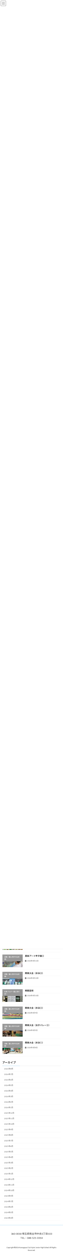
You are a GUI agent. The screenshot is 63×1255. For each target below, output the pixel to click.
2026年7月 (8, 1074)
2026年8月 (8, 1069)
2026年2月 (8, 1102)
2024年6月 (8, 1207)
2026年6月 (8, 1080)
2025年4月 (8, 1157)
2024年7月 (8, 1201)
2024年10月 (9, 1190)
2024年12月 (9, 1179)
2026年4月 (8, 1091)
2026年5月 (8, 1085)
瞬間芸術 (29, 990)
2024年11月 (9, 1185)
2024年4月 (8, 1218)
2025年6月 (8, 1146)
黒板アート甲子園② (34, 956)
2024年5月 (8, 1212)
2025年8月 (8, 1135)
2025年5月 (8, 1152)
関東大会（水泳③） (34, 973)
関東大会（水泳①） (34, 1042)
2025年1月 (8, 1174)
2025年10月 (9, 1124)
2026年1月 (8, 1107)
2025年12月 (9, 1113)
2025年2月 (8, 1168)
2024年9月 (8, 1196)
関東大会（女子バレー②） (38, 1025)
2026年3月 (8, 1096)
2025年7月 (8, 1141)
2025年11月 (9, 1118)
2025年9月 (8, 1129)
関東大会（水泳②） (34, 1008)
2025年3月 (8, 1163)
